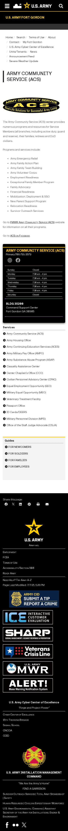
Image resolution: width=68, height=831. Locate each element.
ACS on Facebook (20, 235)
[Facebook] (6, 504)
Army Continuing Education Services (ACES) (33, 346)
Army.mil (34, 545)
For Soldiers (18, 453)
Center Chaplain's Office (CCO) (25, 373)
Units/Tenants (17, 51)
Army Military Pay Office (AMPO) (25, 353)
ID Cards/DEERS (17, 412)
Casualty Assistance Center (23, 366)
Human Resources (13, 803)
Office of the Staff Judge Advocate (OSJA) (32, 425)
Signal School (11, 725)
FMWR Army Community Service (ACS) (32, 222)
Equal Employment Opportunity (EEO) (29, 386)
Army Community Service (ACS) (25, 333)
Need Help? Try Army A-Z (17, 580)
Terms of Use (36, 37)
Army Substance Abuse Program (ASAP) (30, 359)
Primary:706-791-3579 (18, 254)
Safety (8, 798)
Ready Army (9, 573)
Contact (14, 42)
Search (20, 37)
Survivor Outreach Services (19, 794)
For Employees (18, 466)
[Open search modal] (61, 6)
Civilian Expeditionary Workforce (44, 803)
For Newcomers (19, 447)
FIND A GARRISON (34, 788)
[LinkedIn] (20, 504)
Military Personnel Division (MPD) (26, 418)
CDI (5, 735)
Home (9, 37)
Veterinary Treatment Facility (24, 399)
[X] (13, 504)
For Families (17, 460)
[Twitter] (24, 825)
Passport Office (16, 405)
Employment (9, 552)
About (52, 37)
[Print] (38, 504)
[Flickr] (15, 825)
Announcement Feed (21, 56)
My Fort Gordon (32, 42)
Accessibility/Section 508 (18, 568)
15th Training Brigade (16, 719)
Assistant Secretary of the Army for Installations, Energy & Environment (31, 812)
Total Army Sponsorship (50, 794)
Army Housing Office (19, 340)
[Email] (47, 504)
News (33, 51)
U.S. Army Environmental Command (23, 808)
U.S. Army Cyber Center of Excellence (31, 47)
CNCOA (7, 730)
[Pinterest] (29, 504)
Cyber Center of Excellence (18, 714)
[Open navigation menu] (7, 6)
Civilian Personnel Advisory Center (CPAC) (31, 379)
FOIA (6, 557)
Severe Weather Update (23, 61)
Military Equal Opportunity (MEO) (26, 392)
